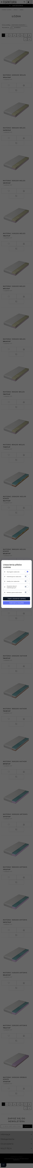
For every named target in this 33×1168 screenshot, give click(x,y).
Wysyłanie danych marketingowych (12, 586)
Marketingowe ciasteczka (14, 576)
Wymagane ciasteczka (13, 571)
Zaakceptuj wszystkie (16, 603)
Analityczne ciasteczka (13, 581)
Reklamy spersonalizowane (14, 592)
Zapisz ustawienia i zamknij (16, 598)
